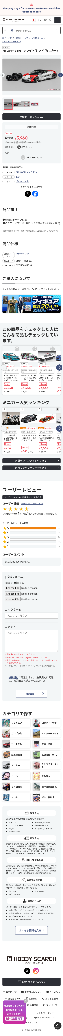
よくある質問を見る (30, 930)
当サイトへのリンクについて (46, 1017)
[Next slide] (60, 75)
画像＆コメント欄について (32, 503)
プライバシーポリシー (46, 1012)
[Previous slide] (2, 75)
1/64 (18, 176)
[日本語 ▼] (33, 19)
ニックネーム (13, 609)
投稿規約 (13, 677)
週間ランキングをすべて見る (30, 460)
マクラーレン (22, 253)
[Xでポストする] (28, 194)
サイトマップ (31, 1022)
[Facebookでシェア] (35, 194)
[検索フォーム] (50, 20)
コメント (10, 627)
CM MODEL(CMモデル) (26, 172)
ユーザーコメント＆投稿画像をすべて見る (21, 497)
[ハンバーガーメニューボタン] (57, 20)
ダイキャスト (22, 181)
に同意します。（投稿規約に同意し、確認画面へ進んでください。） (31, 679)
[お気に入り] (39, 19)
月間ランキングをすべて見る (30, 468)
